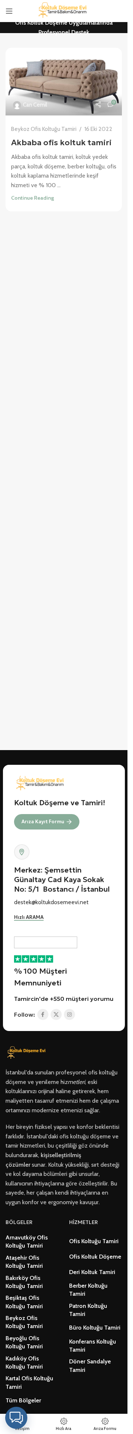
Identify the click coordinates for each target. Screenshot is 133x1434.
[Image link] (28, 1052)
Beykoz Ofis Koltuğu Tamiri (43, 128)
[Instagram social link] (69, 1014)
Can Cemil (35, 104)
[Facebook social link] (42, 1014)
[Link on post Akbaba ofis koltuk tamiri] (64, 81)
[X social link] (56, 1014)
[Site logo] (64, 10)
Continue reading (32, 198)
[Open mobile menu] (9, 11)
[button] (16, 1418)
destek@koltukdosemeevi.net (51, 902)
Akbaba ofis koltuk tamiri (61, 142)
